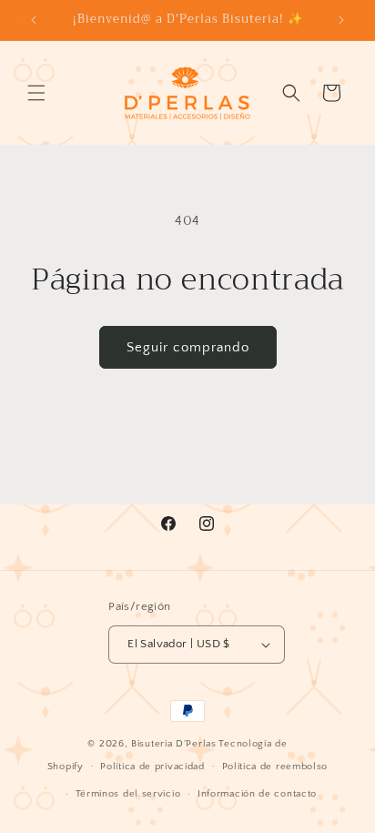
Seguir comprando (188, 347)
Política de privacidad (152, 766)
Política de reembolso (275, 766)
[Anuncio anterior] (34, 20)
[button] (36, 93)
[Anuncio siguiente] (341, 20)
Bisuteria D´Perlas (174, 743)
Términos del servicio (128, 793)
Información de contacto (257, 793)
